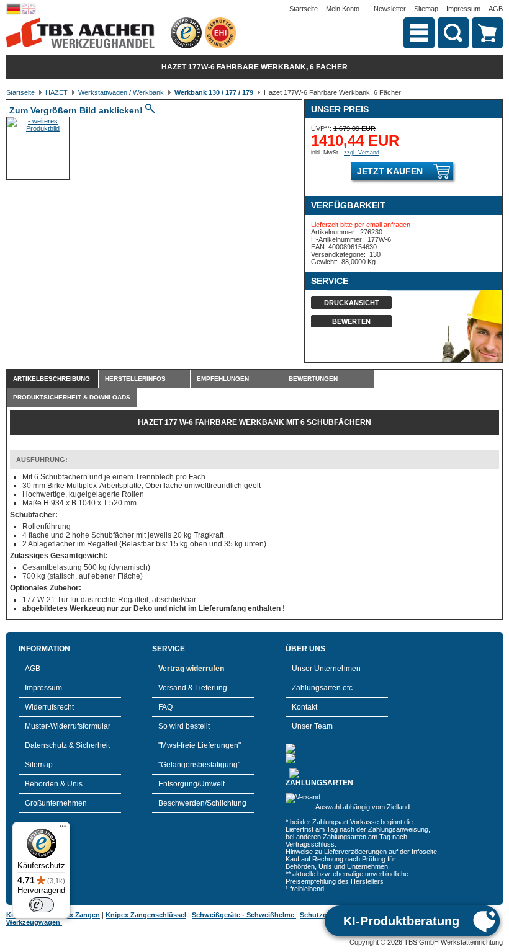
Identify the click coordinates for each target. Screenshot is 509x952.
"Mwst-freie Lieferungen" (199, 745)
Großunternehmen (56, 803)
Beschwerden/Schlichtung (202, 803)
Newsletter (390, 8)
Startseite (303, 8)
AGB (496, 8)
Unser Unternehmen (326, 668)
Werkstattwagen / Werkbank (121, 92)
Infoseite (424, 851)
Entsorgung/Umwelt (191, 784)
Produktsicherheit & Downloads (71, 397)
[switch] (41, 904)
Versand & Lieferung (192, 687)
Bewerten (351, 321)
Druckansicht (351, 302)
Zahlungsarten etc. (323, 687)
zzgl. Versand (361, 152)
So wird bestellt (184, 726)
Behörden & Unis (54, 784)
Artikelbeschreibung (51, 378)
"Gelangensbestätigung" (199, 764)
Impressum (463, 8)
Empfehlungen (223, 378)
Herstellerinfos (135, 378)
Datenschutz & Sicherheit (67, 745)
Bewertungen (313, 378)
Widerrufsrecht (49, 707)
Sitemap (426, 8)
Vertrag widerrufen (191, 668)
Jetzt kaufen (390, 171)
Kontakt (304, 707)
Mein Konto (342, 8)
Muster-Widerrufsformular (67, 726)
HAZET (56, 92)
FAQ (165, 707)
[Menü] (62, 829)
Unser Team (312, 726)
